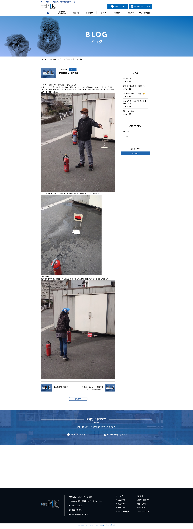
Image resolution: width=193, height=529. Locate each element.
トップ (120, 496)
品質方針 (131, 12)
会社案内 (121, 500)
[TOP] (48, 12)
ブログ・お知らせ (143, 511)
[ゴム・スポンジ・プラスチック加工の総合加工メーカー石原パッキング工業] (48, 6)
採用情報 (117, 12)
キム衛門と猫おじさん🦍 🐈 (134, 93)
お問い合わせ (141, 504)
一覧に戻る (77, 399)
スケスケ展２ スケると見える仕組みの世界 (134, 102)
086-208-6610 (77, 505)
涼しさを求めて (128, 111)
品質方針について (143, 500)
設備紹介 (89, 12)
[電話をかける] (78, 434)
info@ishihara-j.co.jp (80, 514)
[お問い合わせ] (115, 434)
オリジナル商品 (144, 12)
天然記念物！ (128, 78)
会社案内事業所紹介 (62, 13)
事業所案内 (141, 507)
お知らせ (126, 131)
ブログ (103, 12)
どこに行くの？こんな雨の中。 (134, 86)
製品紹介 (76, 12)
